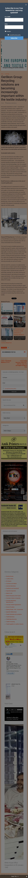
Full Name (7, 16)
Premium (8, 31)
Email (6, 24)
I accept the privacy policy (15, 35)
